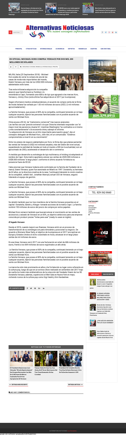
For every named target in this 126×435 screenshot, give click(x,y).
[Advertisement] (46, 316)
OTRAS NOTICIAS (31, 49)
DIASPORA (93, 49)
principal (55, 66)
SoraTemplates (72, 431)
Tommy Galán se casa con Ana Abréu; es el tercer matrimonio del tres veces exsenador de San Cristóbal (46, 371)
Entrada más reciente (19, 384)
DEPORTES (71, 49)
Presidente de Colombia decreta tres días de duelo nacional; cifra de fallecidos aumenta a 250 (70, 370)
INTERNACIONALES (46, 49)
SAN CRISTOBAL (106, 49)
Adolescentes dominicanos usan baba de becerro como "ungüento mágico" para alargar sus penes (101, 284)
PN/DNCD (91, 209)
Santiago (91, 206)
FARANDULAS (82, 49)
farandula (39, 66)
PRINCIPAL (18, 49)
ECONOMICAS (60, 49)
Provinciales (92, 207)
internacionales (47, 66)
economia (32, 66)
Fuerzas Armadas (94, 213)
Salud (90, 211)
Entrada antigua (74, 384)
